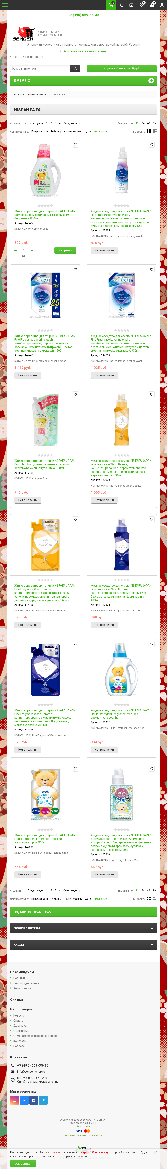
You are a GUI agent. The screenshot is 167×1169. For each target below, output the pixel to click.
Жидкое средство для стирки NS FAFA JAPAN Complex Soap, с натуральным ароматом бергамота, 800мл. (44, 214)
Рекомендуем (22, 972)
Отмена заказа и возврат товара (35, 1035)
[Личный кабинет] (162, 5)
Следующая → (71, 123)
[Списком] (155, 131)
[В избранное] (75, 144)
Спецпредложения (26, 983)
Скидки (16, 999)
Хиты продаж (22, 988)
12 (137, 123)
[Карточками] (149, 131)
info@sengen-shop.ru (31, 1071)
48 (148, 123)
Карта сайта (84, 1126)
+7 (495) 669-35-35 (83, 15)
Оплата (18, 1020)
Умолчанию (100, 131)
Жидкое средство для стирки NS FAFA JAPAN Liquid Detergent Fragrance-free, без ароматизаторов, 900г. (44, 838)
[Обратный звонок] (121, 5)
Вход (16, 56)
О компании (21, 1030)
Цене (88, 131)
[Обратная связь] (131, 5)
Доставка (20, 1025)
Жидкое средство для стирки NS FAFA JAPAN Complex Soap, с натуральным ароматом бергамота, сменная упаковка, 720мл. (44, 464)
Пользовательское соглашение (83, 1135)
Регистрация (34, 56)
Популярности (39, 131)
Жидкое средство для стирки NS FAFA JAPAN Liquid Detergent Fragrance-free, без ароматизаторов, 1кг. (121, 714)
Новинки (19, 978)
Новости (19, 1015)
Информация (21, 1009)
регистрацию (51, 1152)
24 (143, 123)
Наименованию (73, 131)
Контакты (19, 1041)
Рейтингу (56, 131)
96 (154, 123)
